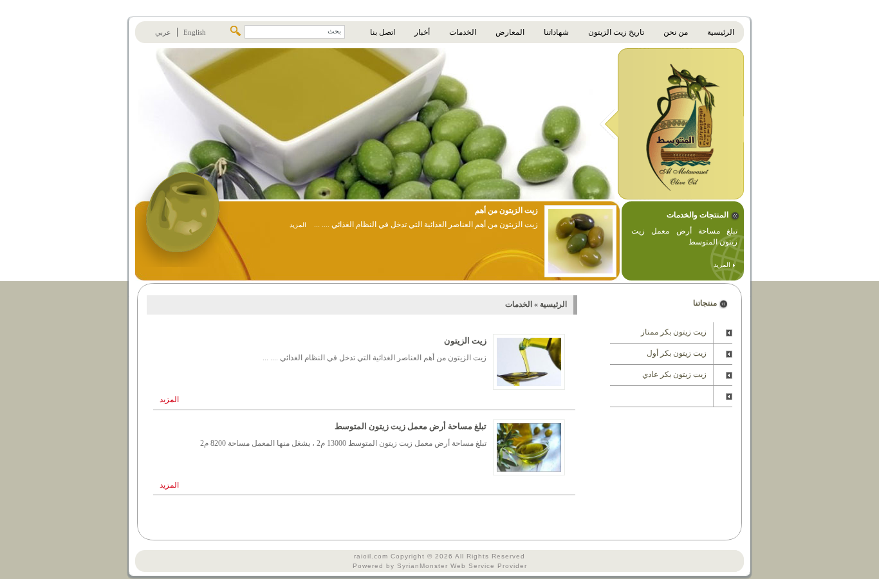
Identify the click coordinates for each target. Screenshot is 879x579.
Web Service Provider (488, 565)
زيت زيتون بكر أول (677, 353)
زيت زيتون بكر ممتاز (674, 331)
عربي (163, 32)
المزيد (723, 264)
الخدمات (518, 304)
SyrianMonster (422, 565)
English (194, 32)
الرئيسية (552, 304)
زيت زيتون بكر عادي (674, 374)
